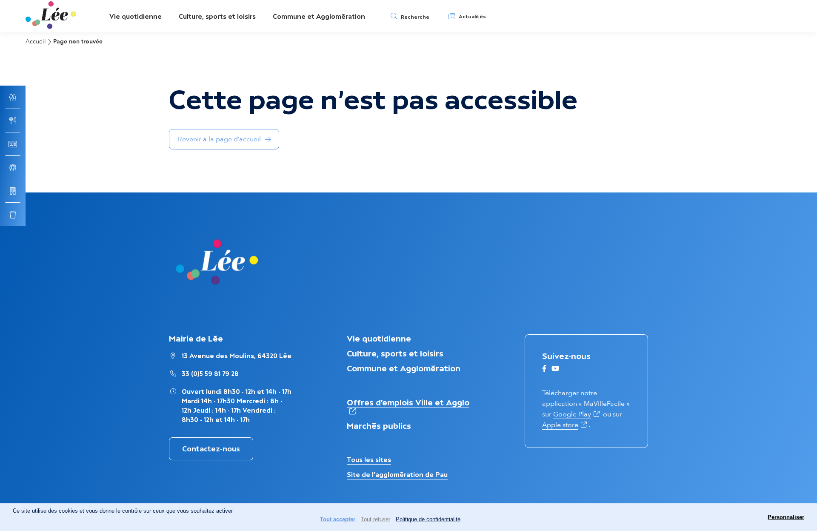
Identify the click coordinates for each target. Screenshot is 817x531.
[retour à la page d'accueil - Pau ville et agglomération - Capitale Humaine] (51, 26)
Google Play (577, 414)
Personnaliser (786, 517)
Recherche (415, 17)
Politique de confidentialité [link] (428, 519)
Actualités (472, 16)
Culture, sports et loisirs (217, 16)
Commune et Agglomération (319, 16)
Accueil (36, 41)
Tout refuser (375, 519)
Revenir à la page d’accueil (219, 139)
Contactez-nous (211, 449)
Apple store (565, 425)
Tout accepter (337, 519)
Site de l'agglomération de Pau (397, 474)
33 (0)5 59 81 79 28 (210, 373)
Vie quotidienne (135, 16)
